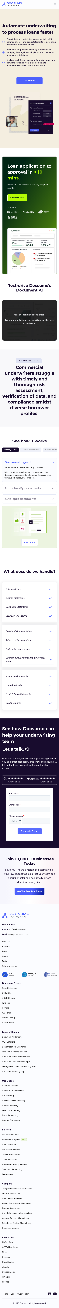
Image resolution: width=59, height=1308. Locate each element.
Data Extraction (9, 1144)
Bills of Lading (8, 1018)
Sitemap (5, 1282)
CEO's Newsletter (10, 1247)
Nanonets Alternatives (12, 1198)
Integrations (7, 1174)
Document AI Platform (12, 1037)
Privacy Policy (23, 1294)
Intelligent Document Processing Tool (19, 1066)
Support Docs (8, 1272)
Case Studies (8, 1262)
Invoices (6, 1003)
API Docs (6, 1277)
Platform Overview (10, 1134)
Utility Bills (6, 993)
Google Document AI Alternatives (17, 1213)
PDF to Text (7, 1242)
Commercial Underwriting (13, 1100)
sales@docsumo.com (18, 934)
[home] (12, 4)
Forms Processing (10, 1115)
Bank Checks (8, 1022)
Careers (5, 956)
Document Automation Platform (16, 1056)
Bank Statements (9, 988)
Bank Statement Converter (14, 1047)
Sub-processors (9, 966)
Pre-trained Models (11, 1149)
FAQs (4, 961)
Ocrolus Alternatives (11, 1193)
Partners (6, 946)
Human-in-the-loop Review (14, 1164)
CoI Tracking (8, 1095)
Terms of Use (8, 1294)
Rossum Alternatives (11, 1208)
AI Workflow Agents (11, 1139)
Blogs (4, 1252)
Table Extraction (9, 1159)
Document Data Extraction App (16, 1061)
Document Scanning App (13, 1071)
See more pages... (10, 1228)
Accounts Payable (10, 1086)
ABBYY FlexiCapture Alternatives (17, 1203)
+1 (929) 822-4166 (17, 929)
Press (4, 951)
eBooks (5, 1267)
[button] (55, 4)
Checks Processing (11, 1120)
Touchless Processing (12, 1169)
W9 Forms (6, 1013)
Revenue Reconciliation (13, 1090)
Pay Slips (6, 1008)
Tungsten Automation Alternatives (17, 1188)
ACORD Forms (8, 998)
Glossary (6, 1257)
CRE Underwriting (10, 1105)
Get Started (29, 80)
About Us (6, 941)
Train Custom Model (11, 1154)
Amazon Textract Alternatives (15, 1218)
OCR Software (8, 1042)
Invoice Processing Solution (14, 1052)
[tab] (10, 450)
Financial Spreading (11, 1110)
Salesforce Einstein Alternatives (16, 1223)
